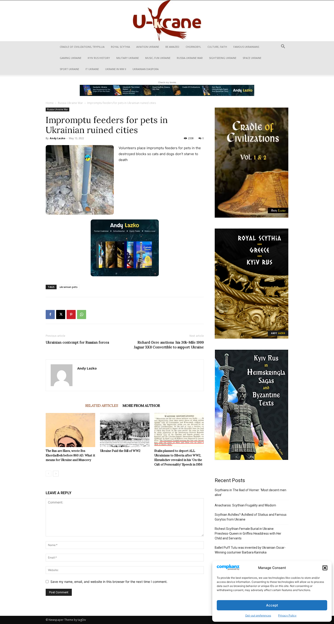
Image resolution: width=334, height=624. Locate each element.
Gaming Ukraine (70, 58)
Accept (272, 605)
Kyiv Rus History (99, 58)
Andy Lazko (57, 138)
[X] (60, 314)
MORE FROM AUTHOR (141, 405)
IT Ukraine (92, 69)
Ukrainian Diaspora (145, 69)
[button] (325, 568)
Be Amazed (172, 46)
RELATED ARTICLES (101, 405)
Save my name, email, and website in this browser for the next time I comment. (108, 582)
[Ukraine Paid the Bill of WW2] (125, 430)
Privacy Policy (287, 615)
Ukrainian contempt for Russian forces (77, 342)
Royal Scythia (120, 46)
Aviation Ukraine (147, 46)
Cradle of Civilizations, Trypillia (82, 46)
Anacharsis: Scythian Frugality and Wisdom (245, 505)
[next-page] (56, 473)
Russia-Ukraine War (190, 58)
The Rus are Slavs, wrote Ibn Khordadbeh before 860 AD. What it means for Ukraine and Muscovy (70, 455)
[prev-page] (48, 473)
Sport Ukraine (69, 69)
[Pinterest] (71, 314)
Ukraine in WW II (115, 69)
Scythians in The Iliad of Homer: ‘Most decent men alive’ (250, 492)
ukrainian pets (68, 287)
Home (50, 103)
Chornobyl (193, 46)
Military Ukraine (127, 58)
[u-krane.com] (167, 20)
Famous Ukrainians (246, 46)
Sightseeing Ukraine (222, 58)
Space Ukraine (252, 58)
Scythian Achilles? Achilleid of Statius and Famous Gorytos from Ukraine (251, 517)
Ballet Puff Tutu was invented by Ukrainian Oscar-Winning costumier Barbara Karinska (250, 550)
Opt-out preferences (258, 615)
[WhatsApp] (81, 314)
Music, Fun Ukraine (157, 58)
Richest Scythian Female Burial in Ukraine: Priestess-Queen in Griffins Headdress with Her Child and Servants (248, 533)
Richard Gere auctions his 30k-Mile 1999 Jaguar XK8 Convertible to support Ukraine (169, 344)
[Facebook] (50, 314)
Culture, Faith (217, 46)
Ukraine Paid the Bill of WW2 (120, 451)
